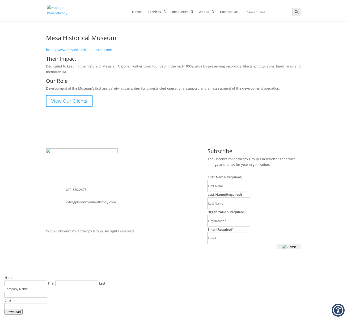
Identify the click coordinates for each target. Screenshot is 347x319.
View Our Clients (69, 101)
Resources (180, 12)
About (204, 12)
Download (13, 312)
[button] (338, 310)
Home (137, 12)
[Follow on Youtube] (59, 216)
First (51, 283)
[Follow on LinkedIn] (50, 216)
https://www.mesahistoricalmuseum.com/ (79, 49)
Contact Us (229, 12)
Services (154, 12)
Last (102, 283)
